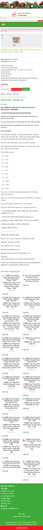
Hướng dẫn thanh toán (21, 516)
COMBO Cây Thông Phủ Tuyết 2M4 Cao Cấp (32, 404)
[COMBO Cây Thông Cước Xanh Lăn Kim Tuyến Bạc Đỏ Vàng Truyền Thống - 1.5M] (11, 341)
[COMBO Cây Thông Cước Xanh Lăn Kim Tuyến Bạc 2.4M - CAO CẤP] (11, 301)
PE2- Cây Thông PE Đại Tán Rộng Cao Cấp (32, 280)
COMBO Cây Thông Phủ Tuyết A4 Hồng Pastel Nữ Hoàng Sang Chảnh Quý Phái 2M (31, 387)
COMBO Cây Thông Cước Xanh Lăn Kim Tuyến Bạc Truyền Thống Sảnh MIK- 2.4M (11, 449)
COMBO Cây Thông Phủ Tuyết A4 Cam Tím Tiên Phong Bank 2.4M (11, 406)
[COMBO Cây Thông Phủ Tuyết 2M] (32, 339)
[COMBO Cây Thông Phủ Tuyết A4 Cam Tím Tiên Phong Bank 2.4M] (11, 402)
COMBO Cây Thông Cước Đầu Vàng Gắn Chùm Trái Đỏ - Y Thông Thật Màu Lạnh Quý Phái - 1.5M (11, 326)
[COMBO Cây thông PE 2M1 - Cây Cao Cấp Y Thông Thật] (32, 443)
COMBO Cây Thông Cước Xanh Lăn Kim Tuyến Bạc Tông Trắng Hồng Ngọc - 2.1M (11, 427)
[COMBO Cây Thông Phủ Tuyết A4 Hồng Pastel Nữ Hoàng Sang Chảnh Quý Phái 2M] (32, 382)
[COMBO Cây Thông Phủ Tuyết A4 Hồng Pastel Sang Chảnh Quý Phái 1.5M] (11, 361)
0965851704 (18, 100)
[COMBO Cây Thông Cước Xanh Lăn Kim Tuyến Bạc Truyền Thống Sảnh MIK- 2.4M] (11, 444)
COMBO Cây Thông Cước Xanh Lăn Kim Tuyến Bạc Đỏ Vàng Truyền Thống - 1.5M (11, 346)
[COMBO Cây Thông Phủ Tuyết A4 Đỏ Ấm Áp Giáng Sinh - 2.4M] (32, 420)
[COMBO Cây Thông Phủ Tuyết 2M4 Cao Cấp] (32, 400)
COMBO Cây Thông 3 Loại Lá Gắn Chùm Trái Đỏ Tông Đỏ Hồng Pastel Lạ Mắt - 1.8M (32, 471)
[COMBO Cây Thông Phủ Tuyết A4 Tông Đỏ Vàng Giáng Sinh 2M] (32, 361)
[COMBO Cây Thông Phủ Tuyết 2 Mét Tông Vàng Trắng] (32, 301)
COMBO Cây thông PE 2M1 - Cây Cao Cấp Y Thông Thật (32, 447)
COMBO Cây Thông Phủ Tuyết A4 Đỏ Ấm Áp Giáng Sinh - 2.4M (32, 425)
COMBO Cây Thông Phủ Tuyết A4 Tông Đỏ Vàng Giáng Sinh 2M (32, 366)
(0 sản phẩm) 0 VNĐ (23, 7)
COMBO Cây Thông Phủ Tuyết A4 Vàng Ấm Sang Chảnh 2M (11, 384)
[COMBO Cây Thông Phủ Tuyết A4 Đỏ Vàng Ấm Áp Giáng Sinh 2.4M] (2, 38)
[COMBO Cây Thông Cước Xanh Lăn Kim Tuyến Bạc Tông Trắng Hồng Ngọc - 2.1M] (11, 422)
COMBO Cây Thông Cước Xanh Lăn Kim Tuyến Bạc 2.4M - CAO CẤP (11, 305)
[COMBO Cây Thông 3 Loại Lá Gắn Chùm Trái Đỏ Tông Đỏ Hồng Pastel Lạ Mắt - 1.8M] (32, 466)
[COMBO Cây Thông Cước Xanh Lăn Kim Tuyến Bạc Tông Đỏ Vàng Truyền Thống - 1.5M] (32, 321)
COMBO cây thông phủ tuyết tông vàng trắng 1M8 (11, 466)
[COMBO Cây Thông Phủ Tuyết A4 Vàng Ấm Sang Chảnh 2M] (11, 380)
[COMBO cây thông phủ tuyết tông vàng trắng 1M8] (11, 463)
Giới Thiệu (21, 514)
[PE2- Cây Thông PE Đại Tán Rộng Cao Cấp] (32, 277)
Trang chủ (4, 29)
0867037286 (6, 100)
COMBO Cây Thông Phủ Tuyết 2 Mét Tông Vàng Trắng (32, 305)
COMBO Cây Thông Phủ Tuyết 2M (32, 343)
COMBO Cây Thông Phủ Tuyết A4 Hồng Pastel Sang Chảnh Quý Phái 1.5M (11, 366)
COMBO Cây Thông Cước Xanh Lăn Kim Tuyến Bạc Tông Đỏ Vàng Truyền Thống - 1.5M (31, 326)
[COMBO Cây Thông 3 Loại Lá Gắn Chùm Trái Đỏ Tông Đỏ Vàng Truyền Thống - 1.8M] (11, 280)
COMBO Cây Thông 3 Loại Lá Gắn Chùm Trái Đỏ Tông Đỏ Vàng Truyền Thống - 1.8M (11, 285)
